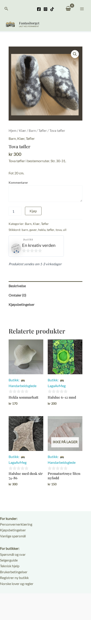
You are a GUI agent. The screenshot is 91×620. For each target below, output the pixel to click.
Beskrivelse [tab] (17, 286)
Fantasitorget (29, 23)
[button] (6, 9)
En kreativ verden (38, 245)
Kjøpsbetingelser (13, 530)
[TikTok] (52, 9)
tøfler (50, 230)
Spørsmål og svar (13, 554)
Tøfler (42, 131)
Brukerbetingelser (13, 572)
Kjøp (33, 211)
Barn (32, 131)
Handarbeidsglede (22, 386)
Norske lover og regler (16, 583)
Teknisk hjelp (9, 566)
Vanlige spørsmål (13, 536)
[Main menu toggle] (82, 8)
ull (64, 230)
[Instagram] (45, 9)
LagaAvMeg (57, 386)
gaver (33, 230)
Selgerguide (9, 560)
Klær (22, 131)
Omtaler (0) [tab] (17, 295)
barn (25, 230)
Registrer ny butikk (14, 577)
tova (59, 230)
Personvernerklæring (16, 524)
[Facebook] (39, 9)
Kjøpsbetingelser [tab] (21, 304)
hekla (42, 230)
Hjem (12, 131)
